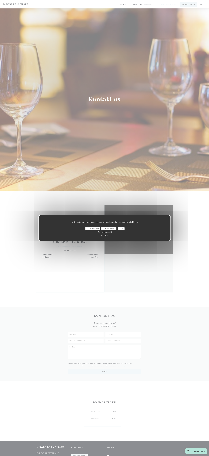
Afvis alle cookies (109, 228)
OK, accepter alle (93, 228)
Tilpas (121, 228)
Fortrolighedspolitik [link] (105, 232)
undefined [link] (104, 235)
